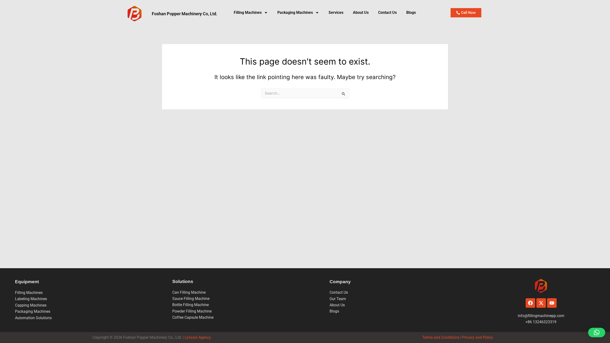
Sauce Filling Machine (190, 298)
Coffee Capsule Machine (193, 317)
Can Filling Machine (189, 292)
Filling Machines (248, 12)
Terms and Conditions (440, 337)
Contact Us (387, 12)
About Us (361, 12)
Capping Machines (30, 305)
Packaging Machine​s (295, 12)
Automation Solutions (33, 318)
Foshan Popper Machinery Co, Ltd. (184, 13)
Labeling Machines (31, 299)
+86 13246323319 (540, 322)
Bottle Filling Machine (190, 305)
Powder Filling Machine (192, 311)
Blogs (411, 12)
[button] (596, 332)
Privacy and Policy (477, 337)
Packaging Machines (32, 311)
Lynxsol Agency (199, 337)
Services (336, 12)
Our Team (338, 299)
